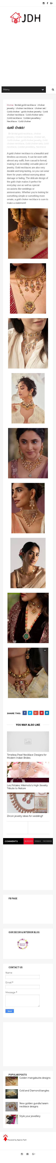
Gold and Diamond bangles (34, 1090)
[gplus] (51, 3)
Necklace (12, 121)
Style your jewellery (29, 1116)
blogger (29, 841)
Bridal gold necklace (25, 105)
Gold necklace (14, 118)
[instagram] (43, 3)
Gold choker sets (34, 114)
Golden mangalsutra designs (34, 1077)
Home (10, 105)
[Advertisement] (28, 53)
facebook (47, 841)
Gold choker (13, 111)
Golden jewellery (31, 118)
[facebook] (47, 3)
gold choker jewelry (31, 111)
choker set (40, 108)
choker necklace (24, 108)
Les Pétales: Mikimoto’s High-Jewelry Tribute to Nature (27, 787)
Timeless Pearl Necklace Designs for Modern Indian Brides (27, 756)
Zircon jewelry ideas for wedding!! (25, 816)
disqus (38, 841)
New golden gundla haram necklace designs (33, 1105)
